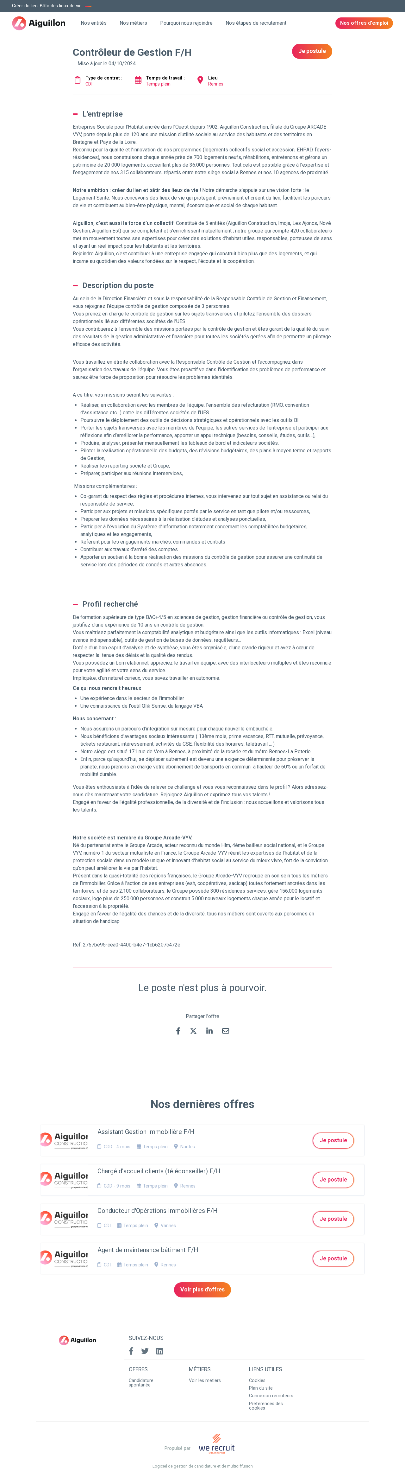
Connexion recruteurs (271, 1395)
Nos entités (94, 23)
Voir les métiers (205, 1380)
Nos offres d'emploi (364, 23)
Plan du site (261, 1388)
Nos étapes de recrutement (256, 23)
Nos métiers (133, 23)
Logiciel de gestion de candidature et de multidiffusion (203, 1466)
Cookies (257, 1380)
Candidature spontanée (141, 1383)
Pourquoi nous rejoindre (186, 23)
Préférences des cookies (266, 1406)
